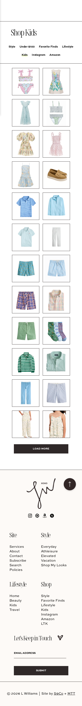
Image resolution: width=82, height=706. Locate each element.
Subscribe (17, 560)
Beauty (15, 600)
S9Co (58, 693)
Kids (25, 55)
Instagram (38, 55)
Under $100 (27, 46)
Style (12, 46)
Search (15, 565)
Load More (41, 448)
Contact (16, 555)
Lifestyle (67, 46)
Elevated (48, 555)
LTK (44, 623)
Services (16, 546)
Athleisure (49, 551)
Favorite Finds (48, 46)
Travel (14, 609)
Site (13, 535)
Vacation (48, 560)
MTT (71, 693)
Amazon (54, 55)
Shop (46, 584)
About (14, 551)
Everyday (49, 546)
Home (14, 595)
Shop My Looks (54, 565)
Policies (15, 569)
